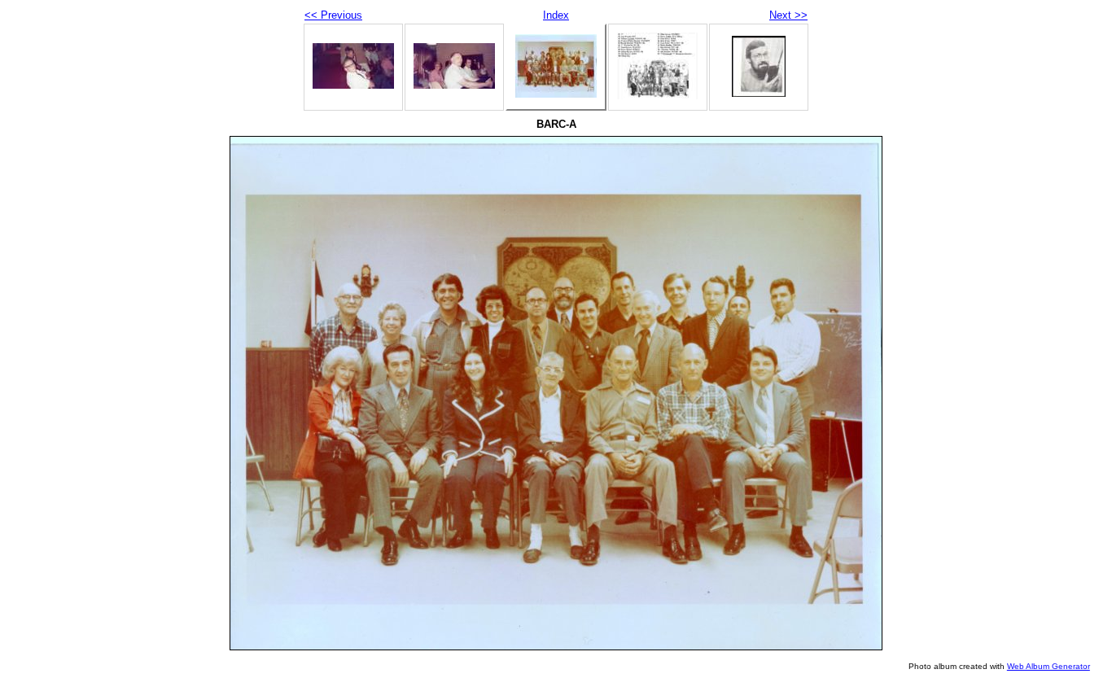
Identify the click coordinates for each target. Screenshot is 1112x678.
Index (556, 15)
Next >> (788, 15)
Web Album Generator (1048, 666)
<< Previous (333, 15)
